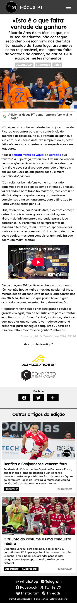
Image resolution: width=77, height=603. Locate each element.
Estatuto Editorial (59, 598)
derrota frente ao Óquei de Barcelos (36, 154)
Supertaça (43, 64)
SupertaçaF (12, 568)
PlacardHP (11, 489)
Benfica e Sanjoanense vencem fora (35, 464)
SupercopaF (29, 568)
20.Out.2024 (24, 64)
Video (57, 64)
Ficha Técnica (41, 598)
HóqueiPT (27, 598)
